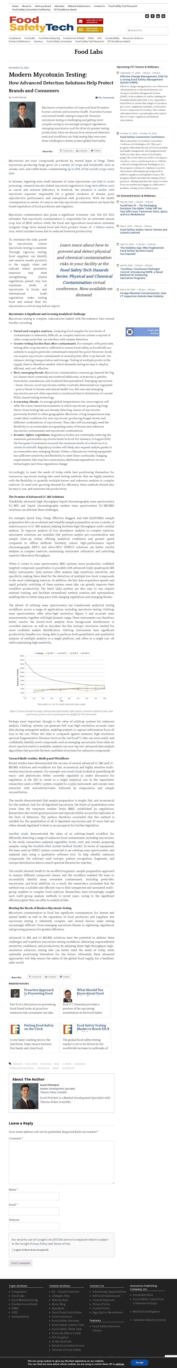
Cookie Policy (101, 1308)
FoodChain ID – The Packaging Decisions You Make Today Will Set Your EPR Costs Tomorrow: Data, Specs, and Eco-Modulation (144, 210)
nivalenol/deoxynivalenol (22, 1068)
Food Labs (30, 38)
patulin (55, 1068)
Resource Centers (132, 38)
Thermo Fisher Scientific (53, 1092)
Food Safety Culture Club (68, 1324)
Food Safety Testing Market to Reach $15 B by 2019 (93, 1029)
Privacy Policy (39, 1243)
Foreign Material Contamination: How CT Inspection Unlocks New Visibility (143, 294)
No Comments (106, 97)
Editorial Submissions (79, 6)
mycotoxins (80, 1063)
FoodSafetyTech (143, 1295)
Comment (16, 1138)
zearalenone (68, 1068)
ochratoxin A (43, 1068)
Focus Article (31, 1063)
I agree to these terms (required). (31, 1250)
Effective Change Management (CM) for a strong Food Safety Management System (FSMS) (144, 79)
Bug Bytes (58, 1308)
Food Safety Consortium (59, 41)
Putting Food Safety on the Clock (38, 1027)
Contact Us (99, 6)
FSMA (91, 38)
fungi (56, 1063)
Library (37, 41)
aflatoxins (17, 1063)
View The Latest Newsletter (90, 29)
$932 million (34, 223)
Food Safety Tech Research (123, 6)
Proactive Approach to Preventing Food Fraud (39, 993)
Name (13, 1189)
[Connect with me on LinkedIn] (158, 16)
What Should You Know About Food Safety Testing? (90, 993)
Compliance (15, 38)
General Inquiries (103, 1300)
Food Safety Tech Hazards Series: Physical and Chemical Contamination (84, 276)
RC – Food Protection (65, 1291)
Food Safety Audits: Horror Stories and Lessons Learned (143, 231)
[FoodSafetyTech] (41, 28)
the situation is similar (91, 189)
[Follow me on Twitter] (147, 16)
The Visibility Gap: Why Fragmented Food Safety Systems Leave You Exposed (142, 250)
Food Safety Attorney (65, 1320)
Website (14, 1220)
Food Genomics (62, 1316)
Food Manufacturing (49, 38)
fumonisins (46, 1063)
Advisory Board (43, 6)
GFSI (99, 38)
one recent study (71, 771)
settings (119, 1364)
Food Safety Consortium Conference (31, 9)
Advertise (59, 6)
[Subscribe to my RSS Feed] (163, 16)
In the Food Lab (62, 1341)
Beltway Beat (60, 1300)
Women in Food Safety (66, 1349)
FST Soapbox (60, 1337)
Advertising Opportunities (109, 1291)
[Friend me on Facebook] (152, 16)
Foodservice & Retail (74, 38)
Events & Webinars (19, 41)
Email (13, 1204)
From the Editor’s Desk (66, 1333)
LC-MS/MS (66, 1063)
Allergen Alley (61, 1295)
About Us (26, 6)
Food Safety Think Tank (67, 1329)
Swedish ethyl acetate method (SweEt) (57, 846)
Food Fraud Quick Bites (67, 1312)
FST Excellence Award (65, 9)
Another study (18, 833)
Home (15, 6)
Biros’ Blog (59, 1304)
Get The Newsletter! (90, 21)
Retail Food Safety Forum (68, 1345)
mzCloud (72, 738)
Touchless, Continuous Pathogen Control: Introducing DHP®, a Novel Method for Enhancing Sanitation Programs (141, 273)
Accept (139, 1362)
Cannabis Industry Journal (149, 1319)
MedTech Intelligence (146, 1311)
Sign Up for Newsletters (107, 1312)
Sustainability (112, 38)
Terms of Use (62, 1243)
